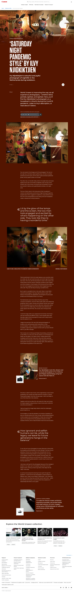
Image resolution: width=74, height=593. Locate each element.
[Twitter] (68, 587)
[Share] (63, 84)
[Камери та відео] (28, 4)
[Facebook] (60, 587)
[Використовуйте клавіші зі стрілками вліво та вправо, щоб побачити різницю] (37, 247)
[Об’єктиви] (33, 4)
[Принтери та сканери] (43, 4)
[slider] (32, 114)
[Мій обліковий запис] (71, 2)
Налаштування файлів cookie (7, 584)
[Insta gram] (63, 587)
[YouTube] (71, 587)
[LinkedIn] (66, 587)
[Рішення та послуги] (53, 4)
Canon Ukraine (5, 587)
